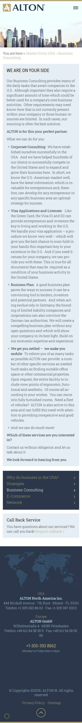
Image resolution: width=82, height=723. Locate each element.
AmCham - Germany (41, 662)
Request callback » (49, 531)
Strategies (15, 483)
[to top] (41, 712)
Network (14, 502)
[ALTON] (24, 8)
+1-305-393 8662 (41, 646)
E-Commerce (18, 496)
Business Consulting (25, 489)
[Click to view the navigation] (75, 7)
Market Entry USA (40, 53)
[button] (7, 716)
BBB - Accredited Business (41, 677)
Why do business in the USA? (33, 477)
